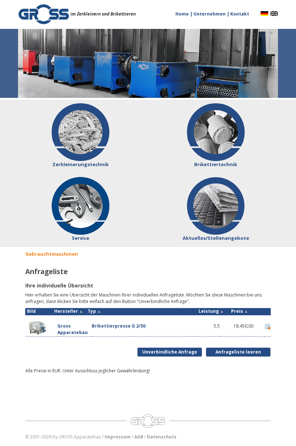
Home (182, 14)
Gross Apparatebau (72, 329)
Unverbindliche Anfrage (169, 352)
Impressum (118, 437)
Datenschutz (162, 437)
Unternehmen (210, 14)
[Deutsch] (264, 13)
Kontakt (239, 14)
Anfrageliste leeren (238, 352)
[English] (274, 13)
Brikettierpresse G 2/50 (118, 326)
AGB (138, 437)
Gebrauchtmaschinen (51, 254)
